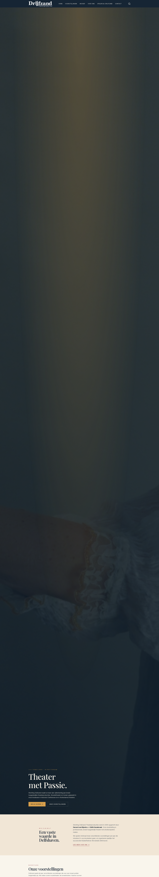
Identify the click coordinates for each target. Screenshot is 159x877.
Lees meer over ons (80, 844)
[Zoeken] (129, 4)
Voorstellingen (71, 3)
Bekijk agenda (36, 804)
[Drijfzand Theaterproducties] (40, 4)
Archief (82, 3)
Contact (118, 3)
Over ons (91, 3)
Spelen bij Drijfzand (105, 3)
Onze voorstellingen (57, 804)
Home (61, 3)
